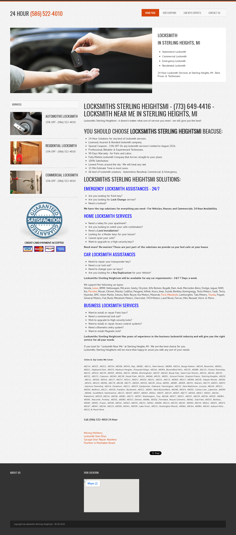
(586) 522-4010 (46, 13)
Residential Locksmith (61, 145)
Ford (163, 294)
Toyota (212, 294)
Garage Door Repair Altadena (100, 439)
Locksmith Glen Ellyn (95, 436)
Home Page (150, 13)
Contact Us (214, 13)
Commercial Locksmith (62, 175)
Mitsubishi (172, 294)
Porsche (92, 291)
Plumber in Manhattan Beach (99, 442)
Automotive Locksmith (62, 116)
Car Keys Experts (192, 13)
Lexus (95, 288)
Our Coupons (169, 13)
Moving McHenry (93, 433)
